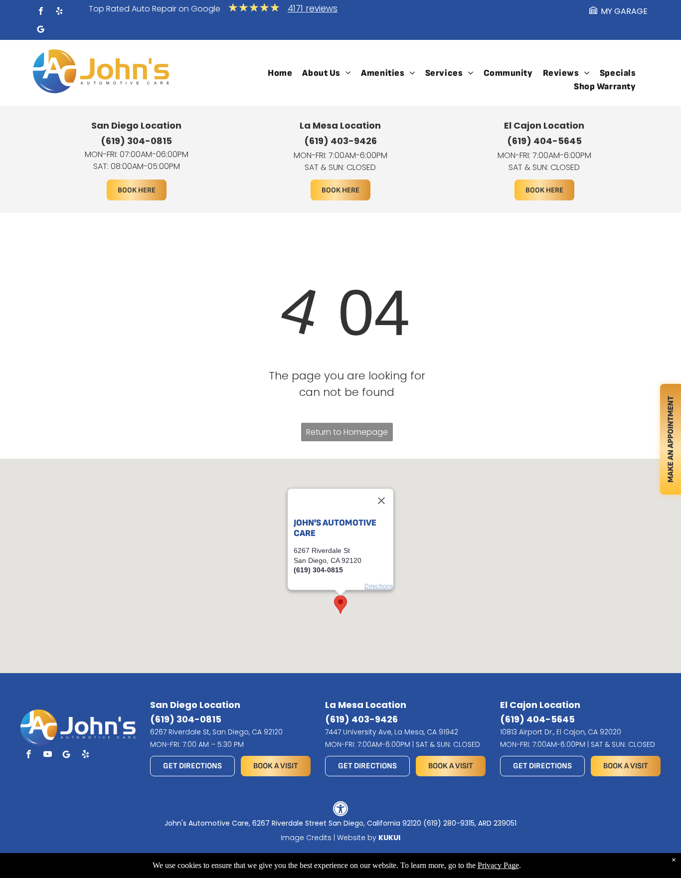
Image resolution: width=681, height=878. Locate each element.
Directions (378, 586)
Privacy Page (498, 865)
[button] (340, 604)
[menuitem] (280, 73)
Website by (356, 838)
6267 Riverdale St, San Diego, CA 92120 (216, 732)
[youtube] (47, 755)
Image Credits (306, 838)
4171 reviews (313, 8)
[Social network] (41, 30)
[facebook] (41, 12)
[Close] (381, 501)
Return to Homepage (347, 432)
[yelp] (59, 12)
